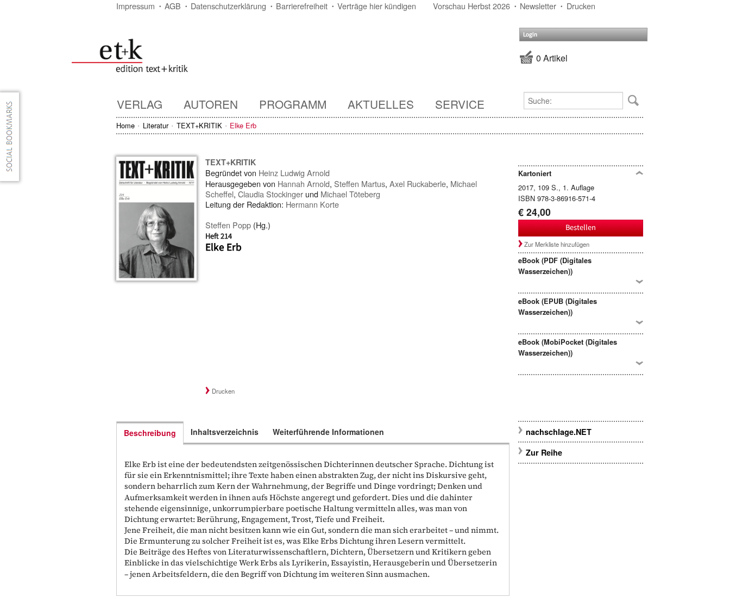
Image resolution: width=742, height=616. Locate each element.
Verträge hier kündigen (376, 5)
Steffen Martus (359, 183)
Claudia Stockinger (270, 194)
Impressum (135, 5)
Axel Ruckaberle (417, 183)
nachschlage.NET (559, 431)
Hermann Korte (312, 204)
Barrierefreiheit (302, 5)
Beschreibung (150, 432)
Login (530, 34)
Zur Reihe (544, 452)
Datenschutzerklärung (228, 5)
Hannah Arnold (304, 183)
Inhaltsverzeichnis (225, 431)
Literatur (155, 125)
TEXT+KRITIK (199, 125)
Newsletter (538, 5)
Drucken (581, 5)
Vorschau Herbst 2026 (471, 5)
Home (125, 125)
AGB (173, 5)
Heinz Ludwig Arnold (294, 172)
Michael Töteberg (350, 194)
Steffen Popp (228, 225)
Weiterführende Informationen (328, 431)
